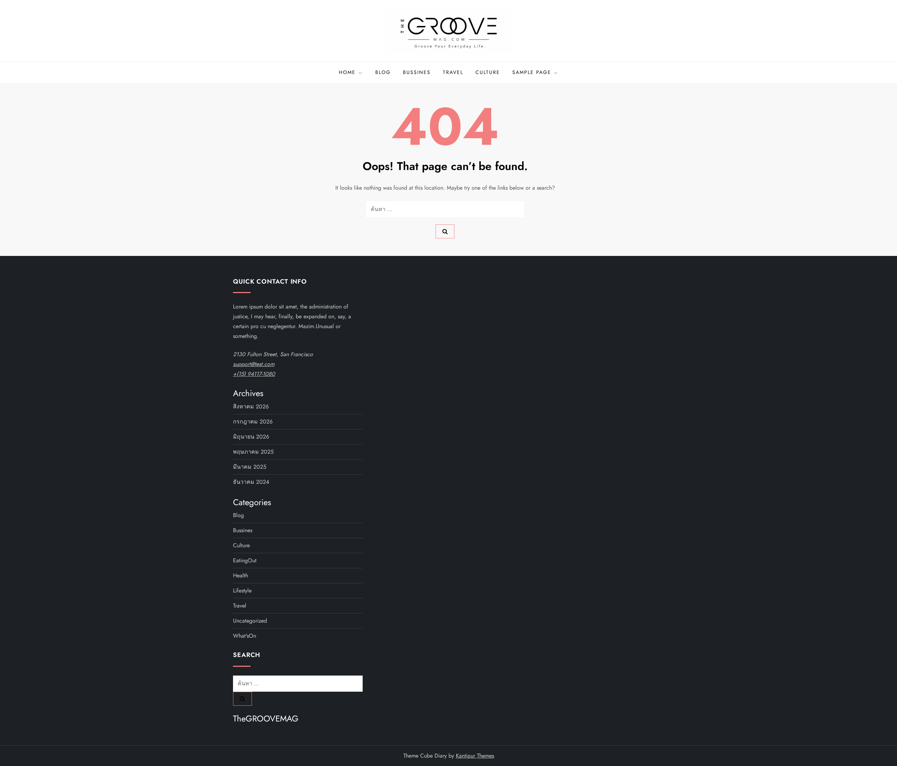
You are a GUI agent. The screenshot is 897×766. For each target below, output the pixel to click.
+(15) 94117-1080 (254, 374)
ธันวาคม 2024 (251, 482)
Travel (453, 72)
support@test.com (253, 364)
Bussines (417, 72)
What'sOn (244, 636)
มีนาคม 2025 (249, 467)
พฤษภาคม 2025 (253, 452)
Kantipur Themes (475, 756)
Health (240, 575)
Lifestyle (242, 591)
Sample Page (531, 72)
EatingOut (244, 560)
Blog (383, 72)
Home (347, 72)
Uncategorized (250, 621)
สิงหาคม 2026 (251, 406)
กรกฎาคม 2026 (253, 422)
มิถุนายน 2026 (251, 437)
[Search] (445, 231)
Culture (487, 72)
